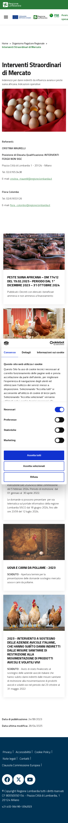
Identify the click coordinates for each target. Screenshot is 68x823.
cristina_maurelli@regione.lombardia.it (31, 179)
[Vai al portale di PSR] (55, 17)
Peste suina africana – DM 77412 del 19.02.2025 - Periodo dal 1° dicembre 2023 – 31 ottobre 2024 (33, 281)
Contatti (24, 758)
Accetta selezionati (34, 466)
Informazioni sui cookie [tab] (50, 352)
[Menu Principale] (6, 17)
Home (5, 43)
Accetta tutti (34, 455)
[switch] (59, 419)
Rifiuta (34, 477)
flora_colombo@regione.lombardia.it (30, 205)
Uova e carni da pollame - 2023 (31, 568)
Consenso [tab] (10, 352)
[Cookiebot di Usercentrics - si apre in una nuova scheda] (49, 343)
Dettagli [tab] (26, 352)
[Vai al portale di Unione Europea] (23, 17)
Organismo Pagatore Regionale (28, 43)
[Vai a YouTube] (30, 779)
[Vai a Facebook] (7, 779)
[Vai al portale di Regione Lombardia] (12, 4)
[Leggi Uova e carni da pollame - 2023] (34, 542)
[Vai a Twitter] (18, 779)
